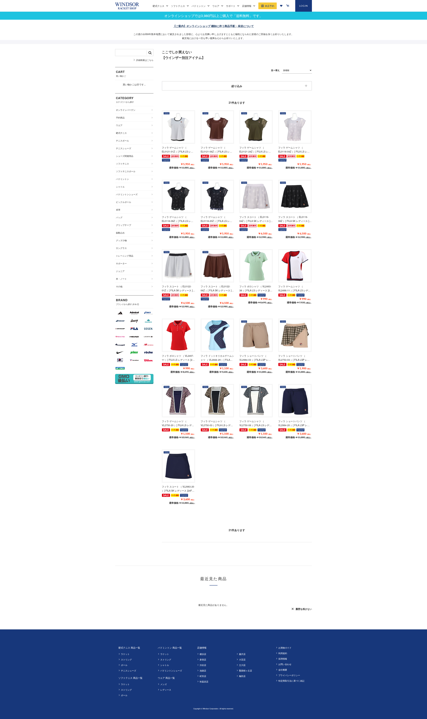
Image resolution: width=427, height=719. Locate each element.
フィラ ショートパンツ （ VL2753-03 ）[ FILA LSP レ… (294, 357)
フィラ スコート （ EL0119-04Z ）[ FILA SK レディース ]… (256, 219)
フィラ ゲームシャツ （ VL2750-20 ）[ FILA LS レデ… (178, 423)
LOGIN (303, 5)
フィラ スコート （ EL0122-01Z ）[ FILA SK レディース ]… (178, 288)
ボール (124, 665)
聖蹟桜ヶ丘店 (245, 670)
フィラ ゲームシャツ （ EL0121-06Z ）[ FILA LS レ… (216, 149)
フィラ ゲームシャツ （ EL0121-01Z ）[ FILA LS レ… (177, 149)
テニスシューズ (128, 670)
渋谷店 (203, 665)
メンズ (163, 684)
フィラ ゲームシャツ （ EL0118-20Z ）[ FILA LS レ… (216, 219)
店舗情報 (201, 647)
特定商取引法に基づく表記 (291, 680)
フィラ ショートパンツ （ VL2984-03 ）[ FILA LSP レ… (255, 357)
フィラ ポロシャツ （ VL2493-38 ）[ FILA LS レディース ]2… (255, 288)
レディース (165, 689)
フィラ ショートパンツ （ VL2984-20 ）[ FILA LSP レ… (294, 423)
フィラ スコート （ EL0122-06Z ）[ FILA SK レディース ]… (217, 288)
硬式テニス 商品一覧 (129, 647)
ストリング (126, 659)
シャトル (164, 665)
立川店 (242, 665)
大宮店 (242, 659)
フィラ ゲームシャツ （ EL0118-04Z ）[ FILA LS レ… (294, 149)
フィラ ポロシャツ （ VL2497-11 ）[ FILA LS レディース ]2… (178, 357)
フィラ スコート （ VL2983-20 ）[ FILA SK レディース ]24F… (178, 488)
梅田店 (242, 676)
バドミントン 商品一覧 (170, 647)
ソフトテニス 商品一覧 (130, 677)
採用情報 (282, 658)
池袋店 (203, 670)
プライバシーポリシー (289, 675)
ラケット (125, 654)
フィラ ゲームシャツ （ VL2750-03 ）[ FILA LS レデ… (217, 423)
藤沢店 (242, 654)
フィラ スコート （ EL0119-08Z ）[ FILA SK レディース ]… (294, 219)
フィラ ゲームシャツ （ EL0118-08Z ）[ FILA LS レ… (177, 219)
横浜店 (203, 654)
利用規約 (282, 653)
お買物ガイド (284, 647)
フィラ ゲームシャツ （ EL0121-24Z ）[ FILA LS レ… (255, 149)
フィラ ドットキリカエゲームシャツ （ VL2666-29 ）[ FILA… (217, 357)
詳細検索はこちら (144, 60)
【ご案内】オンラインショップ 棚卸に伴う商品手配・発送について (213, 26)
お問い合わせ (284, 664)
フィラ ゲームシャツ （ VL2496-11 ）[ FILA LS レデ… (294, 288)
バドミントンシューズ (171, 670)
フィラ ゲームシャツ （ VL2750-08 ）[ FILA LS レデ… (255, 423)
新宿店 (203, 659)
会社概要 (282, 669)
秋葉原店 (204, 681)
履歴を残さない (304, 609)
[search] (150, 52)
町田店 (203, 676)
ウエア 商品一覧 (166, 677)
